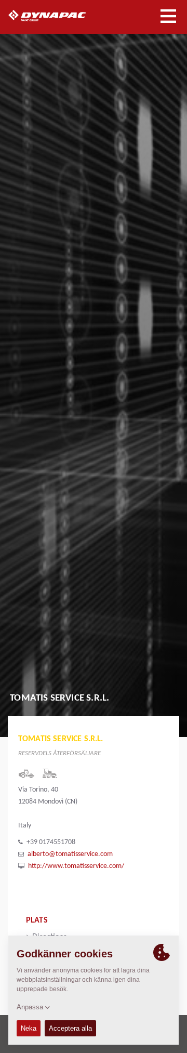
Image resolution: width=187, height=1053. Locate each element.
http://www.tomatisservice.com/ (76, 866)
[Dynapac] (59, 15)
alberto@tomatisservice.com (70, 854)
